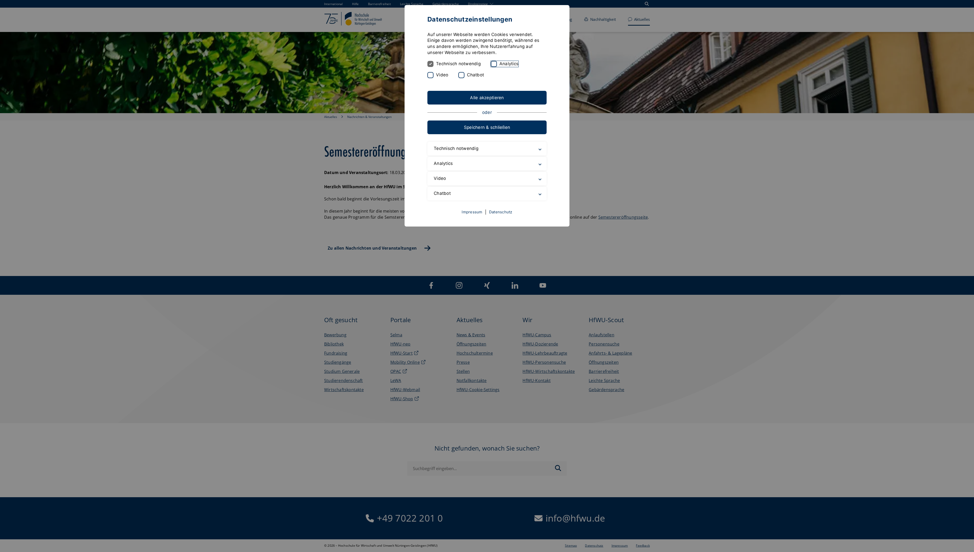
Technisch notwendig (458, 63)
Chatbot (475, 74)
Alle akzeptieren (487, 97)
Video (442, 74)
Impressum (472, 212)
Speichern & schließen (487, 127)
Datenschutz (500, 212)
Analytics (508, 63)
